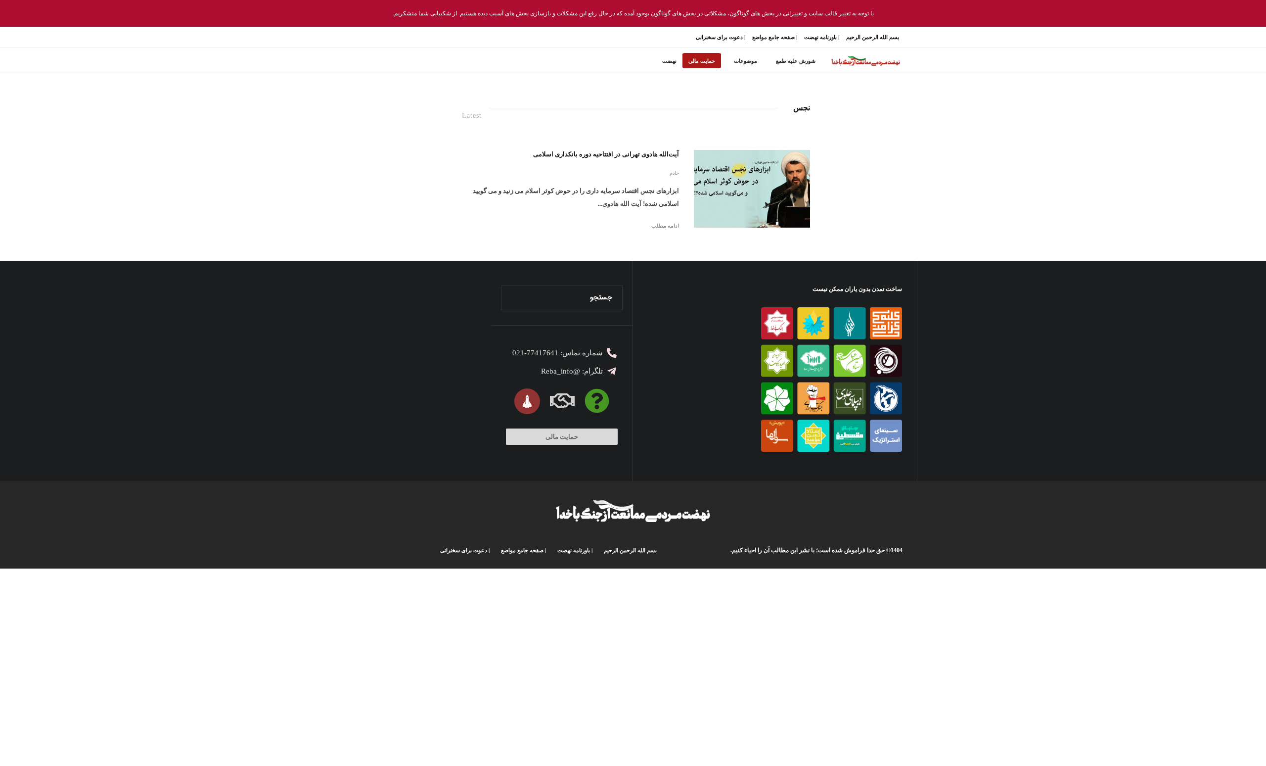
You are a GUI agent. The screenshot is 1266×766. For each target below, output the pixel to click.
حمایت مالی (701, 61)
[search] (511, 298)
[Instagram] (426, 37)
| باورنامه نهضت (821, 37)
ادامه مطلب (665, 226)
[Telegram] (403, 37)
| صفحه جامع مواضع (774, 37)
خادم (674, 173)
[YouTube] (414, 37)
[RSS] (392, 37)
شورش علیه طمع (795, 61)
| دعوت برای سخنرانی (720, 37)
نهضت (669, 61)
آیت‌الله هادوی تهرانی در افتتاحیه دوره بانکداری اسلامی (606, 154)
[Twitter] (437, 37)
